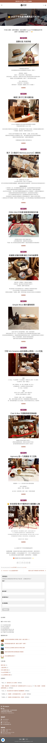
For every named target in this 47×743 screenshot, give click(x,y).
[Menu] (1, 5)
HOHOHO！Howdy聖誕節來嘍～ (11, 570)
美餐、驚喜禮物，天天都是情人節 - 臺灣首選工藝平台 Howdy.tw (17, 686)
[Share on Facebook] (20, 563)
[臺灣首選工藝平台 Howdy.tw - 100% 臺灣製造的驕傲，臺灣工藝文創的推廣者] (23, 5)
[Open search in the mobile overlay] (43, 5)
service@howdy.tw (6, 722)
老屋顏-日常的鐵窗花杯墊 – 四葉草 (16, 697)
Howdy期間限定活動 (5, 675)
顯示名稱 (4, 591)
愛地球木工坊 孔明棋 (12, 682)
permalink (24, 567)
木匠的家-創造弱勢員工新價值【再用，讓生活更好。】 (17, 639)
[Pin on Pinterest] (27, 563)
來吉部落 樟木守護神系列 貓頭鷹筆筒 (15, 690)
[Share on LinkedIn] (29, 563)
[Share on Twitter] (22, 563)
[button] (3, 740)
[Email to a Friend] (25, 563)
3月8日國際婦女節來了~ (10, 656)
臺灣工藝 (3, 665)
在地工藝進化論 (4, 670)
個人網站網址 (5, 603)
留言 (3, 581)
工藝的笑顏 (3, 667)
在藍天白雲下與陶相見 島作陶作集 (36, 570)
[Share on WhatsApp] (18, 563)
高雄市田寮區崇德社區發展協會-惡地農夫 (14, 651)
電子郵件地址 (5, 597)
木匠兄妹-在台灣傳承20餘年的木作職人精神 (15, 647)
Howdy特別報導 (23, 14)
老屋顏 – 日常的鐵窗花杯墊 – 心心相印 (17, 694)
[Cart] (45, 5)
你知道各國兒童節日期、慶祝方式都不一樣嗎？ (15, 643)
